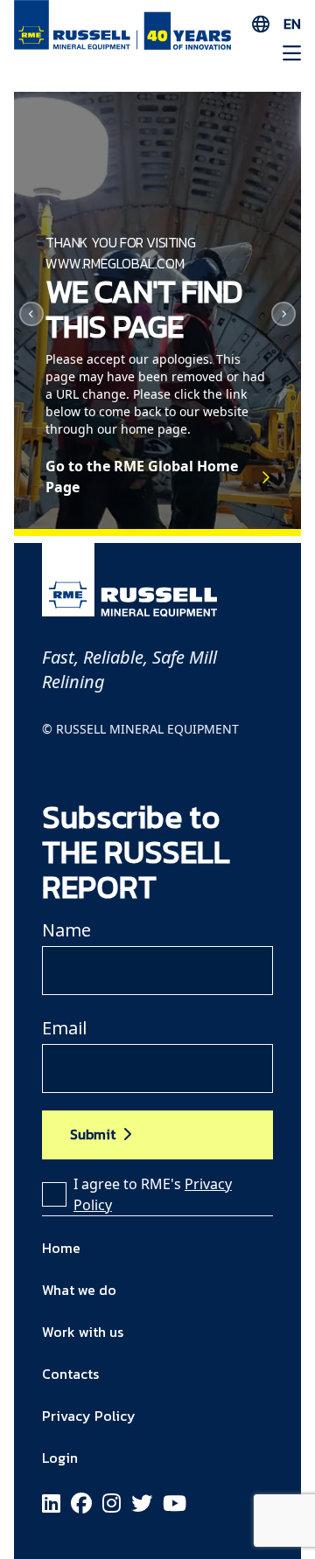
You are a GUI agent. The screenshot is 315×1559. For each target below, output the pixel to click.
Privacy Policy (89, 1415)
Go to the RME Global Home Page (142, 476)
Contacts (70, 1373)
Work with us (82, 1331)
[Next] (283, 313)
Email (64, 1028)
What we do (79, 1289)
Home (61, 1247)
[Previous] (31, 313)
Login (60, 1457)
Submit (93, 1134)
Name (66, 930)
